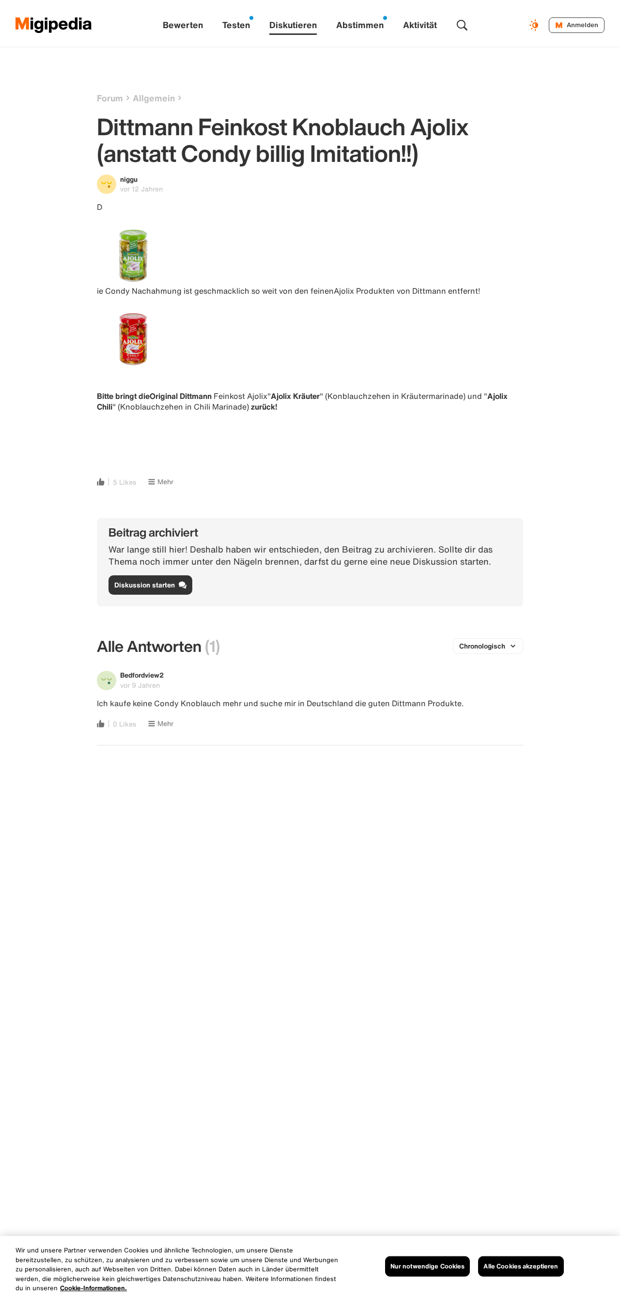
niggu (129, 179)
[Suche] (462, 25)
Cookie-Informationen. (93, 1288)
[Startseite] (54, 25)
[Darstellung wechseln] (535, 25)
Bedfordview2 (142, 675)
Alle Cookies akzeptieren (520, 1266)
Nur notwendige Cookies (427, 1266)
